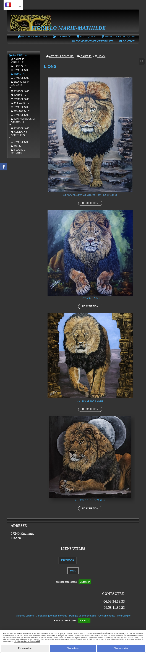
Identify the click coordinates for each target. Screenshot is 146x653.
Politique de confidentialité (82, 615)
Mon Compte (124, 615)
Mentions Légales (25, 615)
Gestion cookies (107, 615)
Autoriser (85, 582)
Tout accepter (121, 648)
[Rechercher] (142, 61)
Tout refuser (73, 648)
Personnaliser (25, 648)
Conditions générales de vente (51, 615)
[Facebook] (3, 166)
